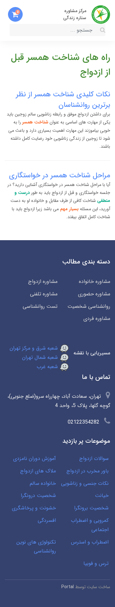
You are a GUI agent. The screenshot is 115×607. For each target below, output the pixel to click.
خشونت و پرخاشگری (34, 508)
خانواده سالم (43, 483)
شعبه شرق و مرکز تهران (34, 348)
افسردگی (47, 520)
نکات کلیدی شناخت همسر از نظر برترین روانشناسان (63, 99)
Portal (67, 586)
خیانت (102, 496)
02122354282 (83, 422)
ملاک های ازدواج (38, 471)
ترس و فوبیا (96, 563)
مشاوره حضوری (94, 294)
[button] (15, 14)
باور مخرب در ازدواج (87, 471)
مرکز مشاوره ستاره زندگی (74, 14)
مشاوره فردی (96, 318)
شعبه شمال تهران (40, 357)
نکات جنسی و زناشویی (85, 483)
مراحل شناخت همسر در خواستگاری (59, 175)
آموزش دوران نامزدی (34, 459)
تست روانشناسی (40, 306)
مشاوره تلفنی (43, 294)
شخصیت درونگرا (38, 496)
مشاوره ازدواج (42, 281)
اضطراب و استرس (90, 542)
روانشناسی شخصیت (88, 306)
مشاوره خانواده (94, 281)
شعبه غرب (48, 367)
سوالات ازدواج (94, 459)
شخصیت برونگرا (91, 508)
